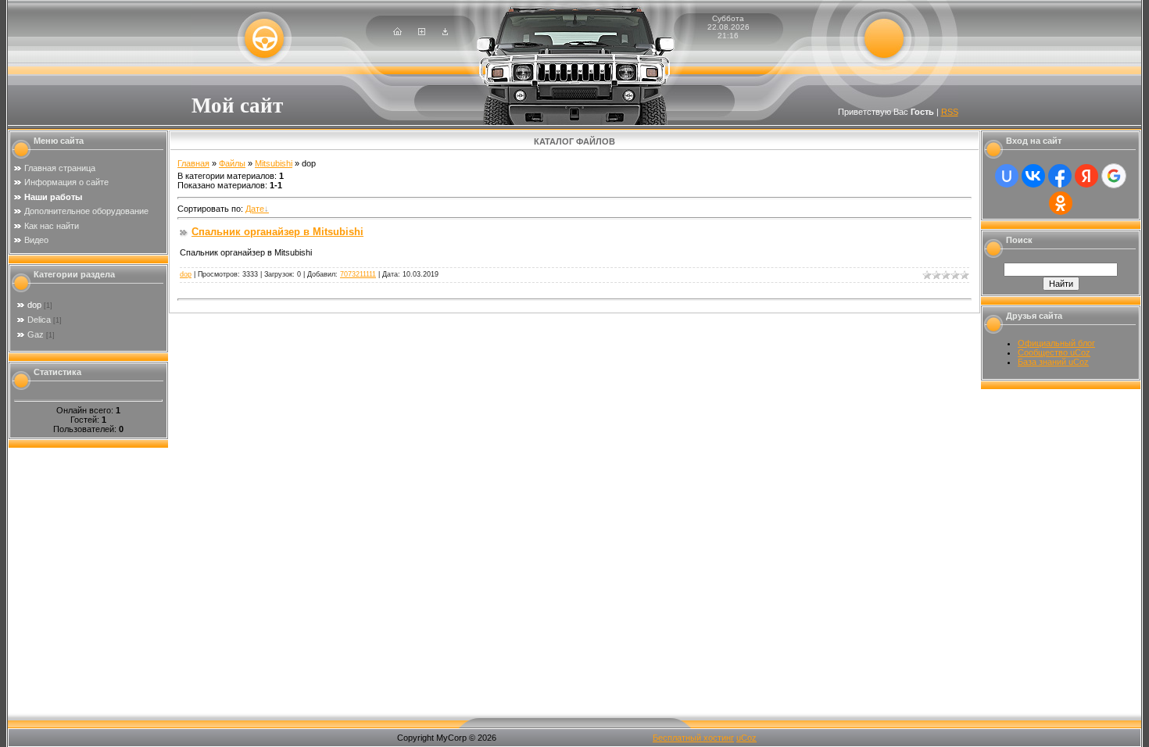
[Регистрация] (421, 32)
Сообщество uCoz (1054, 352)
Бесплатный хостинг (693, 737)
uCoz (746, 737)
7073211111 (358, 274)
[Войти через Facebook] (1060, 176)
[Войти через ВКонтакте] (1033, 176)
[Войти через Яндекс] (1086, 176)
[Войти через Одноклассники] (1060, 203)
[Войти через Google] (1113, 175)
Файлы (232, 163)
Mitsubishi (273, 163)
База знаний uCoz (1053, 361)
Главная (193, 163)
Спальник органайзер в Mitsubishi (277, 232)
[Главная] (397, 32)
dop (34, 304)
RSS (949, 111)
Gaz (35, 334)
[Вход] (445, 32)
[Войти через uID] (1006, 176)
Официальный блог (1056, 343)
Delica (39, 319)
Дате (254, 208)
